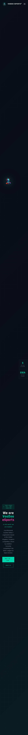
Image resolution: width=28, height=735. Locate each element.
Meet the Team (7, 559)
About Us (8, 565)
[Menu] (24, 4)
